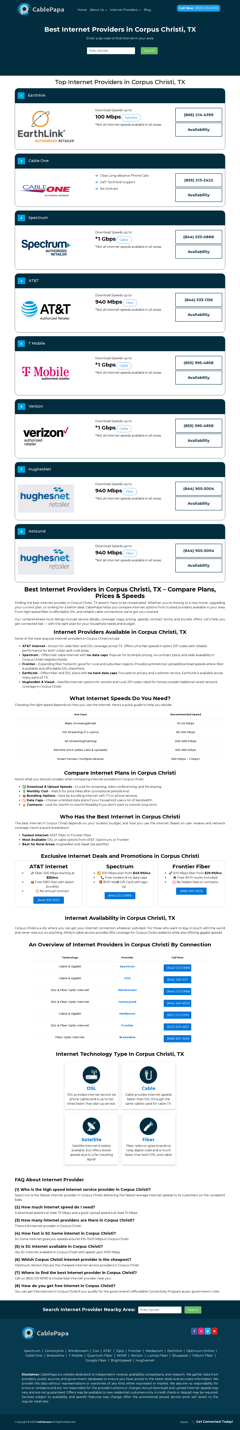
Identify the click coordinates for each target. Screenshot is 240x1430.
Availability (199, 129)
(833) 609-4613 (178, 1027)
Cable (148, 1088)
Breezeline (55, 1355)
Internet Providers (124, 10)
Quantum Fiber (99, 1355)
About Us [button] (97, 10)
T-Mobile (76, 1355)
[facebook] (194, 1331)
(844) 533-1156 (199, 300)
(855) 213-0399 (178, 1015)
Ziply (120, 1351)
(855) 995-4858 (199, 363)
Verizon (137, 1355)
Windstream (78, 1351)
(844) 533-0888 (198, 237)
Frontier (134, 1351)
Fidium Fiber (202, 1355)
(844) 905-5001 (49, 900)
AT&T (107, 1351)
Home (82, 10)
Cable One (33, 1355)
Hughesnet (145, 1360)
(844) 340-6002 (178, 1003)
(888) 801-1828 (191, 891)
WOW (122, 1355)
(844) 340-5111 (177, 979)
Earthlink (174, 1351)
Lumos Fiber (157, 1355)
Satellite (92, 1139)
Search (149, 50)
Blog (147, 10)
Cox (96, 1351)
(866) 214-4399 (198, 115)
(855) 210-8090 (198, 8)
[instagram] (201, 1331)
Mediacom (154, 1351)
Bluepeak (180, 1355)
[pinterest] (214, 1331)
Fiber (148, 1139)
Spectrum (32, 1351)
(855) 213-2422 (198, 180)
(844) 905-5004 (198, 488)
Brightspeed (121, 1360)
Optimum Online (200, 1351)
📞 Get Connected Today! (212, 1421)
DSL (91, 1088)
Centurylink (54, 1351)
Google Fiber (96, 1360)
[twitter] (208, 1331)
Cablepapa (44, 1421)
